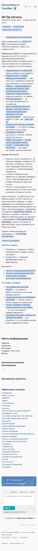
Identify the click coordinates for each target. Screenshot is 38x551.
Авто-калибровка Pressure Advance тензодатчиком (18, 107)
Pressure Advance (14, 99)
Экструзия (6, 467)
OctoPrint (6, 406)
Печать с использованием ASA (20, 273)
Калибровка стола (9, 413)
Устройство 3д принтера (12, 457)
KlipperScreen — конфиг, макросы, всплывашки (17, 76)
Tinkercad (10, 249)
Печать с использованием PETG (20, 271)
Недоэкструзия (8, 423)
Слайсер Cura (7, 446)
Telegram (23, 537)
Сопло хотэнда (8, 449)
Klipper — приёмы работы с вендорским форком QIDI (18, 87)
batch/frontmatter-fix (12, 30)
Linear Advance (8, 403)
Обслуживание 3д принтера (19, 37)
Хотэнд (5, 459)
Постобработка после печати (14, 441)
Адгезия (5, 408)
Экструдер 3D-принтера (12, 464)
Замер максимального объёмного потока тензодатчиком (16, 114)
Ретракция (6, 444)
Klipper (5, 400)
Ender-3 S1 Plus (8, 395)
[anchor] (30, 338)
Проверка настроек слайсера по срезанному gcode (21, 316)
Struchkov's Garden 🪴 (10, 6)
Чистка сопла (7, 462)
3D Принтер (7, 393)
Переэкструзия (8, 429)
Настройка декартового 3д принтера (17, 416)
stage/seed (19, 27)
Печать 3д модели (10, 240)
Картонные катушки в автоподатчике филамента (18, 277)
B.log (15, 537)
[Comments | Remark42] (19, 508)
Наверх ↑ (5, 543)
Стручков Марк (13, 532)
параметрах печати (23, 211)
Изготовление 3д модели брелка (16, 411)
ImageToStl (11, 257)
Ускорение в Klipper (15, 132)
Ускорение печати (9, 454)
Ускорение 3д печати (11, 452)
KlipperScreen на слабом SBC (19, 70)
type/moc (7, 27)
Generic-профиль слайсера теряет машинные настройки (19, 306)
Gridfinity (6, 398)
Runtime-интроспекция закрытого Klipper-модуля (18, 92)
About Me (5, 537)
